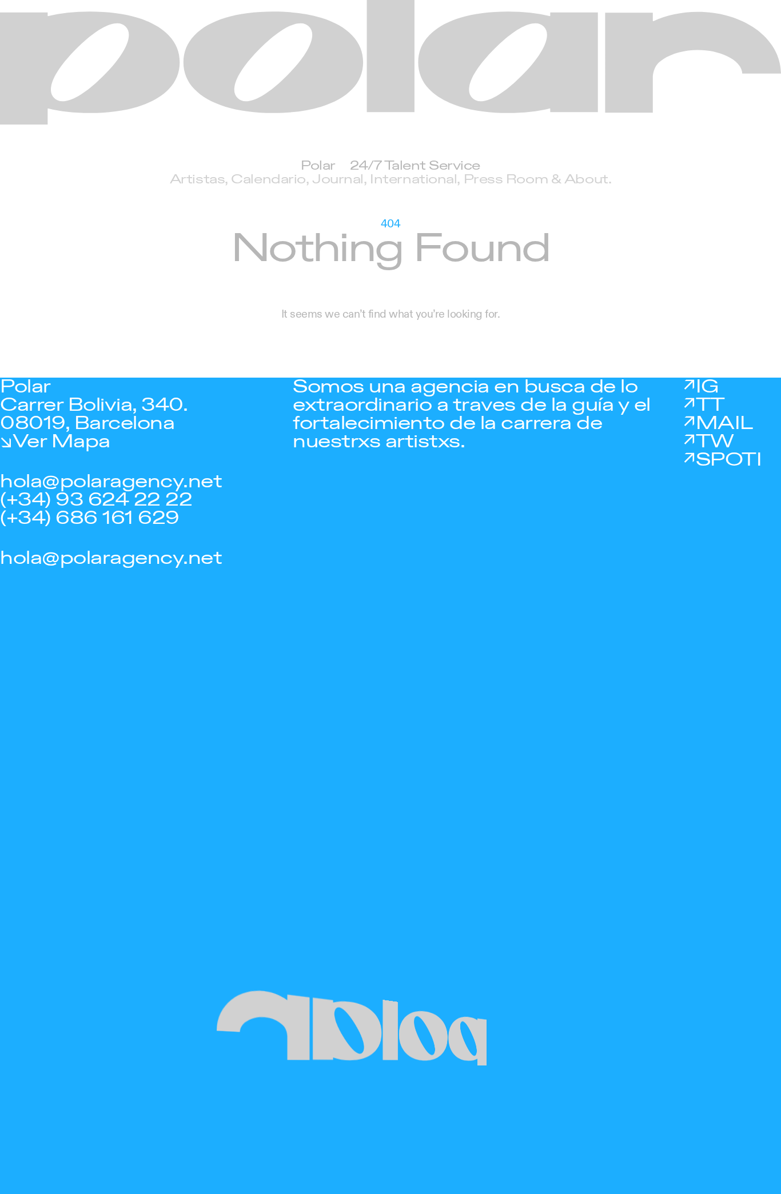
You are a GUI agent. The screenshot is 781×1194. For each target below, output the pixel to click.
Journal (338, 179)
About (586, 179)
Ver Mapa (61, 442)
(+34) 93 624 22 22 (96, 500)
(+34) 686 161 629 (90, 518)
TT (710, 405)
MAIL (724, 423)
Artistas (197, 179)
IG (707, 387)
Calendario (268, 179)
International (413, 179)
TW (715, 442)
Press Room (506, 179)
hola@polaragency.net (111, 482)
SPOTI (729, 460)
